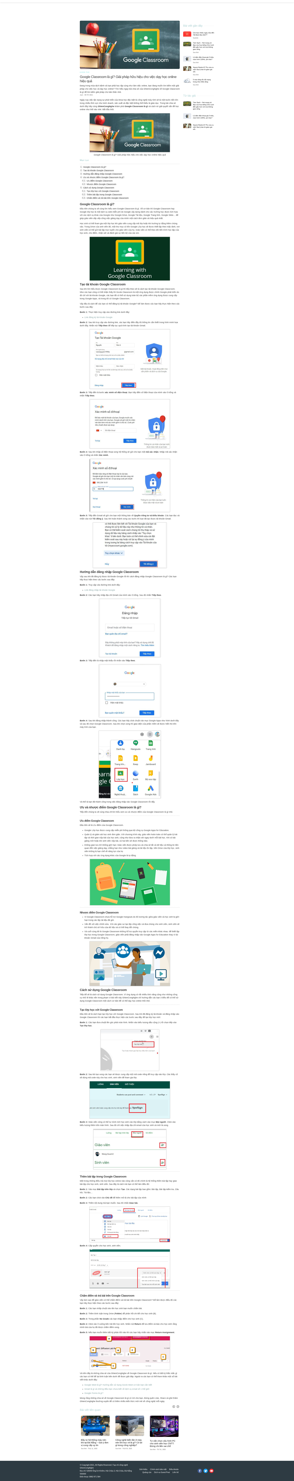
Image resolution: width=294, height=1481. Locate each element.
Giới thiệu (143, 1469)
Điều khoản (174, 1469)
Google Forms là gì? (93, 1393)
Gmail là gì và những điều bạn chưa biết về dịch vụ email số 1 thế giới (116, 1389)
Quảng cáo (146, 1472)
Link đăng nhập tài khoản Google (99, 590)
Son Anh (84, 1448)
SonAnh (195, 38)
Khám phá (85, 72)
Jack (81, 95)
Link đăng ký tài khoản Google (98, 317)
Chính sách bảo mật (158, 1469)
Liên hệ (175, 1472)
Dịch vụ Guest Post (162, 1472)
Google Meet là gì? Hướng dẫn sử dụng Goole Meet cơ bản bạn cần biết (118, 1385)
